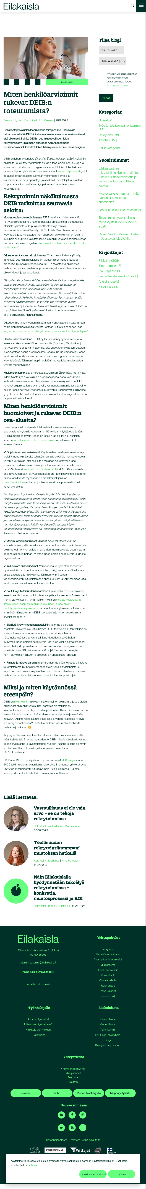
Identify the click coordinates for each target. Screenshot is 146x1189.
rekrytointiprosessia (69, 171)
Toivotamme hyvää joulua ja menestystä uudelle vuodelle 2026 (118, 222)
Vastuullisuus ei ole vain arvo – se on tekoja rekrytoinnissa (59, 813)
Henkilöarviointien (14, 482)
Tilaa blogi (73, 1081)
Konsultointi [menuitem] (107, 975)
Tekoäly (52, 905)
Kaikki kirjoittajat (108, 286)
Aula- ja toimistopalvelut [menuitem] (108, 959)
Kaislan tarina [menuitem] (108, 1019)
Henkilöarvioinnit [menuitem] (108, 970)
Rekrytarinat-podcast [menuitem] (107, 1045)
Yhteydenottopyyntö (73, 1068)
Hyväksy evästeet (93, 1174)
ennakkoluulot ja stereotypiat (41, 469)
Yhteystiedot (73, 1073)
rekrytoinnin (21, 701)
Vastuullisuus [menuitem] (107, 1024)
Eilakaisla (64, 905)
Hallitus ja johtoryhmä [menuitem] (107, 1035)
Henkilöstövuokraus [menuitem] (108, 954)
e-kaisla (25, 1093)
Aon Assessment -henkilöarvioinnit (34, 440)
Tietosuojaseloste (56, 1140)
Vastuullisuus (55, 826)
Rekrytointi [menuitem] (107, 949)
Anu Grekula (46, 120)
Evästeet (75, 1140)
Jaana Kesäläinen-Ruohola (118, 276)
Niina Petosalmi (70, 860)
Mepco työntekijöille (89, 1093)
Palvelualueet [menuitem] (108, 991)
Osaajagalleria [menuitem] (107, 980)
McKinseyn (68, 760)
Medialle (73, 1077)
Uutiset (106, 120)
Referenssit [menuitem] (108, 985)
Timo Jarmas (110, 266)
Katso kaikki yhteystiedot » (38, 971)
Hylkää (122, 1174)
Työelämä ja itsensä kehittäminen (120, 128)
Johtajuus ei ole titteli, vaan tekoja (120, 210)
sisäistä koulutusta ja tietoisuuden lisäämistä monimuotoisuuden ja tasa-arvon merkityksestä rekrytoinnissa (42, 604)
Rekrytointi (10, 120)
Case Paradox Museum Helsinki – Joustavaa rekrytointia (120, 236)
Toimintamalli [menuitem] (107, 996)
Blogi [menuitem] (108, 1040)
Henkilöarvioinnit (27, 120)
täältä (34, 1165)
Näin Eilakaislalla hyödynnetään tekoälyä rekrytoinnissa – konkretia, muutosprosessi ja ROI (59, 887)
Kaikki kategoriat (109, 148)
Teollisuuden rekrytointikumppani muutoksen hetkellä (57, 848)
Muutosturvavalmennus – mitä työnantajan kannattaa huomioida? (119, 198)
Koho (57, 1093)
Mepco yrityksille (120, 1093)
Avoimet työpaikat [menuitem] (38, 1019)
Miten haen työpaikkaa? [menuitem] (38, 1024)
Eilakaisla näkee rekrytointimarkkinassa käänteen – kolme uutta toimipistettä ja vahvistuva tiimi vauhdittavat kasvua (120, 177)
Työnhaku (108, 140)
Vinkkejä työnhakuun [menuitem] (38, 1029)
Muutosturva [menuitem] (107, 965)
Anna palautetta (91, 1140)
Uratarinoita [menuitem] (38, 1035)
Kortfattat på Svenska (38, 984)
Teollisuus (53, 860)
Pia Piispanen (73, 826)
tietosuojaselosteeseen (118, 85)
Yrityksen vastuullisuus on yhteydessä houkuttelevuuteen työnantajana (45, 331)
